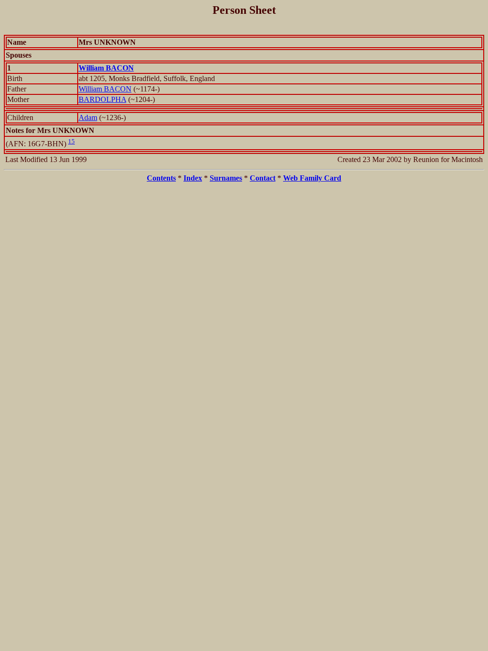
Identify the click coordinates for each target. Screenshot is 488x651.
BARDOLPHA (102, 99)
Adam (88, 117)
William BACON (105, 89)
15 (71, 141)
